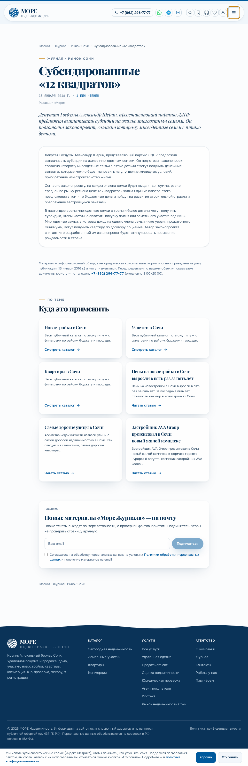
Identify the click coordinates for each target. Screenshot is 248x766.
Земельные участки (104, 657)
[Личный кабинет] (223, 12)
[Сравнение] (206, 12)
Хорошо (206, 757)
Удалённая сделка (156, 657)
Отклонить (230, 757)
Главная (44, 46)
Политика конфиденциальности (215, 728)
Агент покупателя (156, 688)
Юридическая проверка (161, 680)
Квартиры (96, 665)
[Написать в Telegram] (168, 12)
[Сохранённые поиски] (198, 12)
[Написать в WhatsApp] (159, 12)
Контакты (203, 665)
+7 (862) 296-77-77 (107, 273)
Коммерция (97, 672)
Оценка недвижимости (160, 672)
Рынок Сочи (80, 46)
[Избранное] (215, 12)
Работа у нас (206, 672)
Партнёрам (205, 680)
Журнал (60, 46)
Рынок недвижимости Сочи (164, 704)
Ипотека (148, 696)
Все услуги (151, 649)
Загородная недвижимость (110, 649)
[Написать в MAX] (178, 12)
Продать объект (155, 665)
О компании (205, 649)
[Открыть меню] (233, 12)
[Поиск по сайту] (190, 12)
